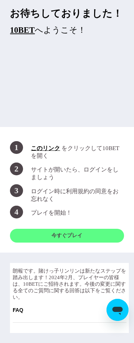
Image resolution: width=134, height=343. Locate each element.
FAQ (69, 310)
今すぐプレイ (67, 235)
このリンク (45, 148)
